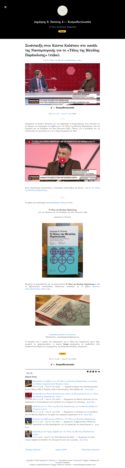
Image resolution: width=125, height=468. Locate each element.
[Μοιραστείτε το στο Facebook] (31, 373)
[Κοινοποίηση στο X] (30, 373)
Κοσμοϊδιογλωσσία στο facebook (62, 335)
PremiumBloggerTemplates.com (84, 465)
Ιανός (27, 289)
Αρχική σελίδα (61, 450)
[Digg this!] (99, 371)
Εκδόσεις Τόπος (59, 203)
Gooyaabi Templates (62, 462)
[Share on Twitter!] (90, 371)
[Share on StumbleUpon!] (96, 371)
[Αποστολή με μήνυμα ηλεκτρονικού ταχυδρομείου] (27, 373)
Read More (89, 389)
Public (43, 289)
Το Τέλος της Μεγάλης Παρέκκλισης (61, 60)
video (79, 60)
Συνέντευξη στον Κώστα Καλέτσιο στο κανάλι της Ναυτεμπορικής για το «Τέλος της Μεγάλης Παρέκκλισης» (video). (62, 50)
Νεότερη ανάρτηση (33, 450)
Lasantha (68, 465)
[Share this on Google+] (93, 371)
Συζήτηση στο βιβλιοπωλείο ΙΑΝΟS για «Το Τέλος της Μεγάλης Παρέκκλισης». (64, 419)
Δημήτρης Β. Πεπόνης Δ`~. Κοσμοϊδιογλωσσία (62, 22)
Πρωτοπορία (35, 289)
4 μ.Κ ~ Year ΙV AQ (63, 114)
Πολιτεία (96, 286)
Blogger (85, 460)
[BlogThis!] (28, 373)
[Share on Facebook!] (88, 371)
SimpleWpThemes (43, 465)
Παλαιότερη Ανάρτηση (90, 450)
